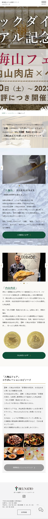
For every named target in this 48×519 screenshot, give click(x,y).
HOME (3, 113)
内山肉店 (10, 288)
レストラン (11, 113)
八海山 (9, 190)
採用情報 (24, 512)
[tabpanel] (24, 169)
